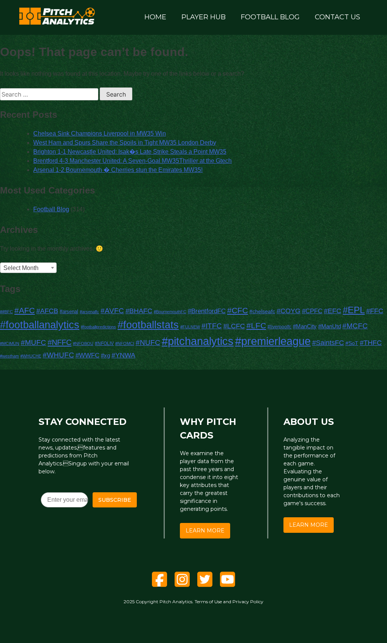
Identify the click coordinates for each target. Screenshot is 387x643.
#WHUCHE (30, 356)
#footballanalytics (39, 325)
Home (155, 17)
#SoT (351, 343)
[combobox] (28, 267)
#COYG (288, 311)
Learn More (205, 530)
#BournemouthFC (170, 311)
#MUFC (33, 342)
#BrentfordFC (207, 311)
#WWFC (87, 355)
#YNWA (123, 355)
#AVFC (112, 311)
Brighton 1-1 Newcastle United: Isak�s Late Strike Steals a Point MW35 (129, 151)
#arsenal (69, 311)
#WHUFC (58, 355)
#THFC (371, 342)
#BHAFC (138, 311)
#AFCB (47, 311)
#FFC (374, 311)
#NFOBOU (83, 343)
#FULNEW (190, 327)
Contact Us (337, 17)
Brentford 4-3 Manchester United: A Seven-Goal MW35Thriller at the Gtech (132, 161)
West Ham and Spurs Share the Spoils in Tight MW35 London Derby (124, 142)
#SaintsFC (328, 342)
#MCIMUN (9, 343)
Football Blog (270, 17)
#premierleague (273, 341)
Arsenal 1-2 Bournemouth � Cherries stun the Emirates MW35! (118, 170)
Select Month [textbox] (21, 268)
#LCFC (234, 326)
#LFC (256, 325)
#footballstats (148, 325)
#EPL (354, 310)
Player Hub (203, 17)
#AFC (24, 310)
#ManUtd (329, 326)
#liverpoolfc (279, 326)
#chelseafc (262, 311)
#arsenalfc (89, 311)
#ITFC (211, 326)
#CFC (237, 310)
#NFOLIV (104, 343)
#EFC (332, 311)
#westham (9, 356)
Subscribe (114, 499)
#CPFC (312, 311)
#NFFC (59, 342)
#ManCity (305, 326)
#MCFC (355, 326)
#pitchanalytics (198, 341)
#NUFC (148, 342)
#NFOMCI (124, 343)
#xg (105, 355)
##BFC (6, 311)
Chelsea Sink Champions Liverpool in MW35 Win (99, 133)
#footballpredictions (98, 327)
